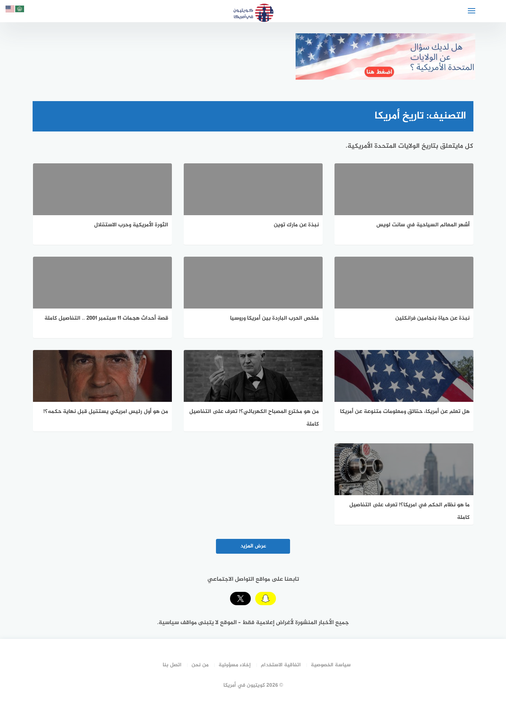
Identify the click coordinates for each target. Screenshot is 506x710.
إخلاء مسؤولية (235, 665)
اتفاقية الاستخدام (281, 665)
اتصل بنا (172, 665)
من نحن (200, 665)
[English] (10, 10)
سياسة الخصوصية (331, 665)
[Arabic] (20, 10)
